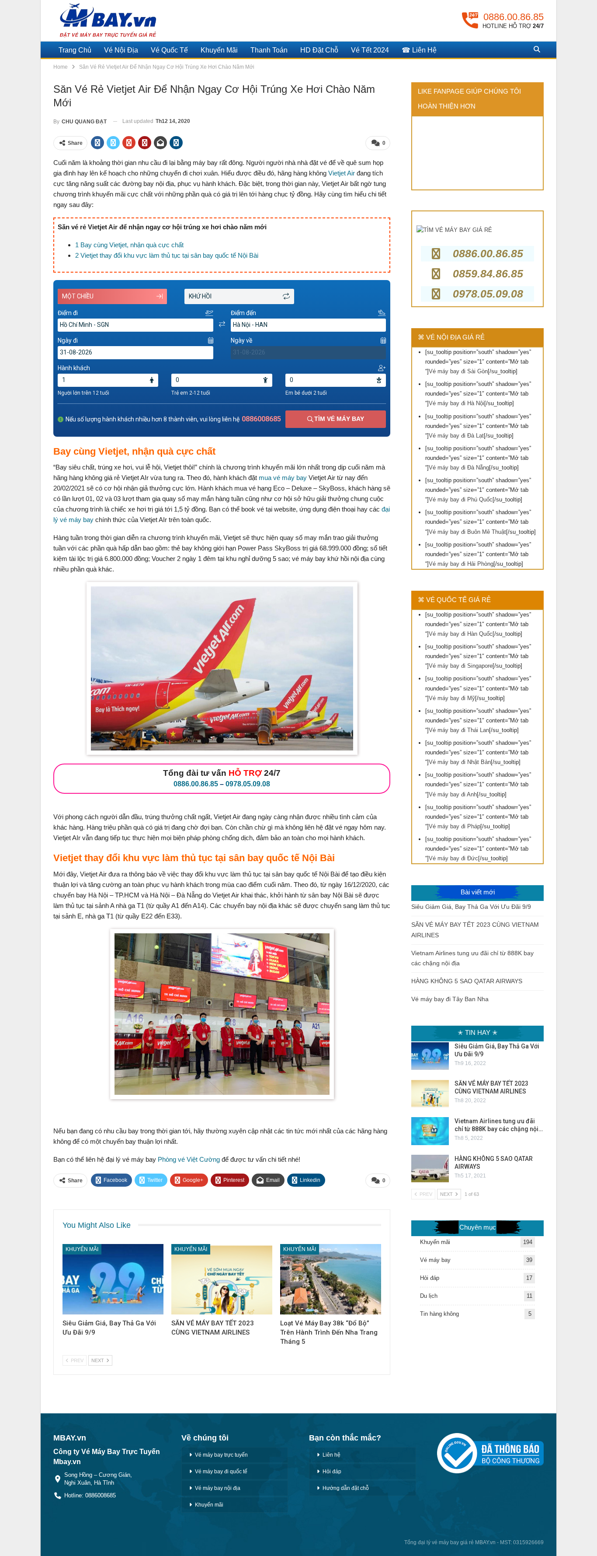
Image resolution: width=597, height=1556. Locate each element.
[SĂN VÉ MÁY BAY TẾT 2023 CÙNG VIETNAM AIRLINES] (221, 1279)
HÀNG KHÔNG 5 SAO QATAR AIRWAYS (466, 981)
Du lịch (428, 1296)
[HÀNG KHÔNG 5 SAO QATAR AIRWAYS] (430, 1169)
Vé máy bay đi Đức (453, 858)
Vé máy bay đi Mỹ (452, 698)
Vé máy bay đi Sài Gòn (458, 371)
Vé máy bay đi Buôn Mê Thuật (467, 532)
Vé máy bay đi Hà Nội (456, 403)
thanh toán (269, 50)
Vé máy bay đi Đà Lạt (456, 435)
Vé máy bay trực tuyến (221, 1455)
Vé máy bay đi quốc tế (221, 1471)
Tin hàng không (439, 1314)
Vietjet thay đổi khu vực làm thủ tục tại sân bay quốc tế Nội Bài (166, 255)
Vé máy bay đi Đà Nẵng (459, 467)
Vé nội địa (121, 50)
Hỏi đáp (429, 1278)
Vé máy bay (435, 1260)
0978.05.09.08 (248, 784)
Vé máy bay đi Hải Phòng (461, 564)
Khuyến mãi (219, 50)
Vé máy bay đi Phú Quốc (461, 499)
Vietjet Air (341, 173)
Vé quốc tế (169, 50)
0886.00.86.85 (196, 784)
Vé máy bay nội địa (217, 1488)
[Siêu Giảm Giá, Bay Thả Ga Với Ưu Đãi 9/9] (112, 1279)
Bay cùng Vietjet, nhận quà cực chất (129, 245)
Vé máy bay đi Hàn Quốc (461, 634)
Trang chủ (75, 50)
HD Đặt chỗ (319, 50)
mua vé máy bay (283, 477)
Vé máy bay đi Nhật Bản (460, 762)
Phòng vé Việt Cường (189, 1159)
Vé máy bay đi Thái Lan (459, 730)
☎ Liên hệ (419, 50)
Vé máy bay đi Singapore (461, 665)
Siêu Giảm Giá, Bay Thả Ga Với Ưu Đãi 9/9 (471, 906)
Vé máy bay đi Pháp (454, 826)
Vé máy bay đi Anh (453, 794)
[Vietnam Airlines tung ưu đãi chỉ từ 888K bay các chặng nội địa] (430, 1131)
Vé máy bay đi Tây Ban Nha (450, 998)
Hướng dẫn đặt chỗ (346, 1488)
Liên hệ (331, 1455)
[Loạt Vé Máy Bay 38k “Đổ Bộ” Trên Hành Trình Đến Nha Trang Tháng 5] (330, 1279)
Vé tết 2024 (370, 50)
